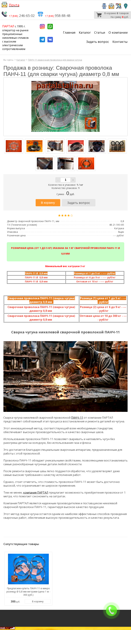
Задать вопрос (97, 42)
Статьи (99, 32)
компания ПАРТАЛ (35, 492)
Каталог (85, 32)
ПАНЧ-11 (77, 417)
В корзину (37, 601)
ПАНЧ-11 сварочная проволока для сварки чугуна (55, 59)
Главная (69, 32)
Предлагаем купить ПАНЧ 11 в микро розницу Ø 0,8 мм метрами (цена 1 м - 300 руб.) (28, 591)
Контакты (120, 42)
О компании (118, 32)
